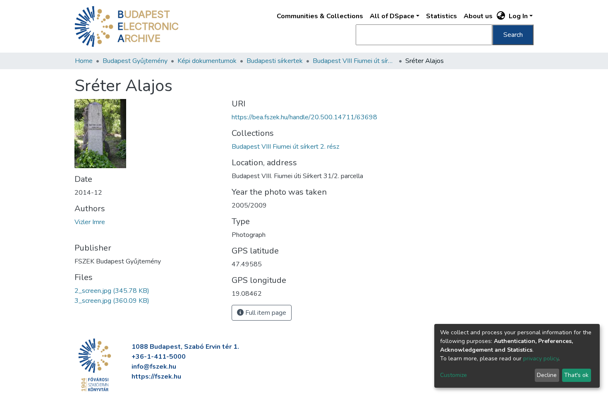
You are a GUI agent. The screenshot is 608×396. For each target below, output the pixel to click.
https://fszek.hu (156, 376)
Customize (453, 375)
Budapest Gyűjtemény (135, 60)
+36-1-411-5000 (159, 356)
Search (513, 34)
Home (84, 60)
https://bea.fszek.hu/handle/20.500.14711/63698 (304, 117)
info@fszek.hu (154, 366)
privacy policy (540, 358)
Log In (518, 16)
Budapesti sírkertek (275, 60)
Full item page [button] (265, 312)
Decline (547, 375)
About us (478, 16)
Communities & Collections (320, 16)
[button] (501, 16)
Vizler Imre (89, 222)
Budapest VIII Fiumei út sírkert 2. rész (354, 60)
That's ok (576, 375)
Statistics (441, 16)
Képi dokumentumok (207, 60)
